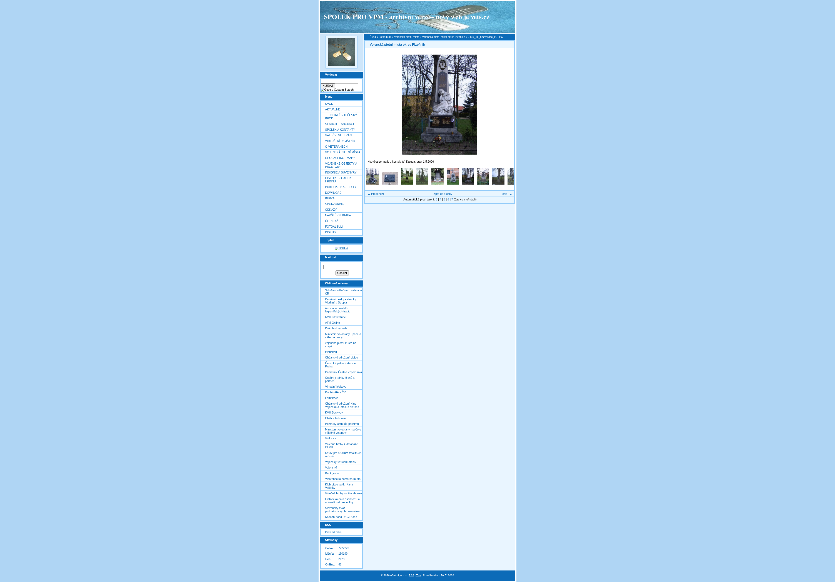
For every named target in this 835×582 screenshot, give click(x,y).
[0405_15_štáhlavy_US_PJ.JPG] (453, 183)
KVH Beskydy (334, 412)
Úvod (329, 103)
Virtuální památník (340, 141)
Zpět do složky (443, 193)
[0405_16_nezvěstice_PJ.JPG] (468, 183)
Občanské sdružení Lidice (341, 357)
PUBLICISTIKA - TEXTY (340, 187)
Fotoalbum (334, 226)
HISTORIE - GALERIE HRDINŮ (339, 180)
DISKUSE (331, 232)
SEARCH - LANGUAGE (340, 124)
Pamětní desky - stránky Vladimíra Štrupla (340, 301)
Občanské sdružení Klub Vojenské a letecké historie (342, 405)
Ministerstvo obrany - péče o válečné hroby (343, 335)
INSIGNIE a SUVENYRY (341, 172)
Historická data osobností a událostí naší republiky (342, 500)
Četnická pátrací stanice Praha (340, 365)
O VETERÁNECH (336, 146)
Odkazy (331, 209)
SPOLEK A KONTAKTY (340, 129)
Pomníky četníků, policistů (342, 423)
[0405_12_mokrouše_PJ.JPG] (407, 183)
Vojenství (331, 467)
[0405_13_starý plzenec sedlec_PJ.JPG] (422, 183)
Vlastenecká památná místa (343, 478)
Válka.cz (330, 438)
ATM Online (332, 322)
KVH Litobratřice (335, 317)
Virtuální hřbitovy (335, 386)
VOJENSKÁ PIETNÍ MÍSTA (342, 152)
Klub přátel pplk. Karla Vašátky (339, 486)
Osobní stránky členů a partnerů (339, 379)
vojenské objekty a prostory (341, 165)
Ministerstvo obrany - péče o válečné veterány (343, 431)
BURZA (330, 198)
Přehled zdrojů (334, 532)
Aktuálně (332, 109)
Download (333, 192)
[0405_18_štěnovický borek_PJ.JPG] (498, 183)
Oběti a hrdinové (335, 418)
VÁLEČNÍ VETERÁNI (338, 135)
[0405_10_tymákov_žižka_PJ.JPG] (372, 183)
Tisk (418, 575)
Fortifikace (331, 398)
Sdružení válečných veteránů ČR (343, 292)
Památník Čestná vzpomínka (343, 372)
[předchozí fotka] (372, 105)
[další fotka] (507, 105)
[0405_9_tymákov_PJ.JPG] (514, 183)
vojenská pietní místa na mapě (340, 344)
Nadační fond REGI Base (341, 517)
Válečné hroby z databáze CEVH (341, 445)
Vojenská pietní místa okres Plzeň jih (443, 37)
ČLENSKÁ (331, 221)
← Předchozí (375, 193)
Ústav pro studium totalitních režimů (343, 454)
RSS (411, 575)
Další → (507, 193)
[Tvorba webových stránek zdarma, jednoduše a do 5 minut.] (405, 576)
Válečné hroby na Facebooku (343, 493)
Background (332, 473)
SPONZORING (334, 204)
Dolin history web (336, 328)
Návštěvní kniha (338, 215)
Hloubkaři (331, 352)
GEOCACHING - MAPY (340, 158)
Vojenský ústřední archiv (340, 462)
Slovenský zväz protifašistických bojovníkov (342, 509)
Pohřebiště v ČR (335, 392)
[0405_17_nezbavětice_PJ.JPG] (483, 183)
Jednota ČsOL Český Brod (341, 116)
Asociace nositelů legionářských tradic (337, 310)
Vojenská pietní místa (406, 37)
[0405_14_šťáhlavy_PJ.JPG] (437, 183)
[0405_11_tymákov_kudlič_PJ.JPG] (390, 183)
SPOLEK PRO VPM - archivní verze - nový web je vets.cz (406, 16)
